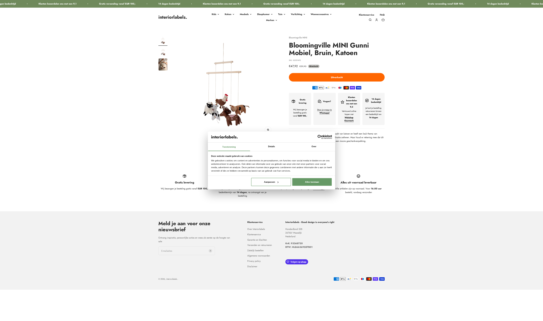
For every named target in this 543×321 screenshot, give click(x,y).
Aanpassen (269, 182)
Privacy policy (254, 261)
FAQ (382, 14)
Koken (228, 14)
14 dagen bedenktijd (154, 3)
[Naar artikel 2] (162, 52)
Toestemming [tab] (229, 146)
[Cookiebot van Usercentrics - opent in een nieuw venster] (319, 137)
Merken (270, 20)
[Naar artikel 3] (162, 64)
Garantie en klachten (257, 239)
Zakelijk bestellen (255, 250)
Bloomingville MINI (298, 37)
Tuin (280, 14)
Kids (214, 14)
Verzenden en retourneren (259, 245)
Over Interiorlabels (256, 229)
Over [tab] (314, 146)
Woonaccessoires (320, 14)
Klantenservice (366, 14)
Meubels (244, 14)
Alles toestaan (312, 182)
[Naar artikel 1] (162, 41)
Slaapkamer (263, 14)
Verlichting (296, 14)
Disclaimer (252, 266)
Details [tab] (271, 146)
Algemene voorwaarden (258, 255)
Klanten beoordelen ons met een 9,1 (43, 3)
